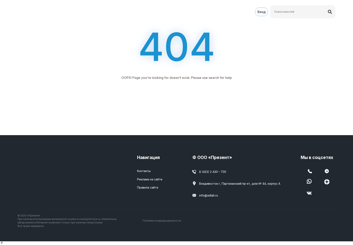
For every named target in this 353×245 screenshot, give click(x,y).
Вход (261, 12)
